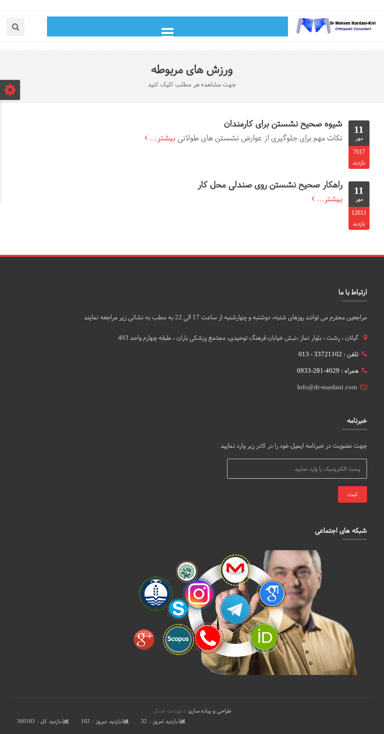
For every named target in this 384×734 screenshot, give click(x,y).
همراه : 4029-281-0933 (327, 370)
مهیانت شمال (167, 711)
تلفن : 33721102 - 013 (328, 354)
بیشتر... (162, 137)
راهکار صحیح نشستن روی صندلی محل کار (270, 184)
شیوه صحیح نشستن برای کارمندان (283, 123)
